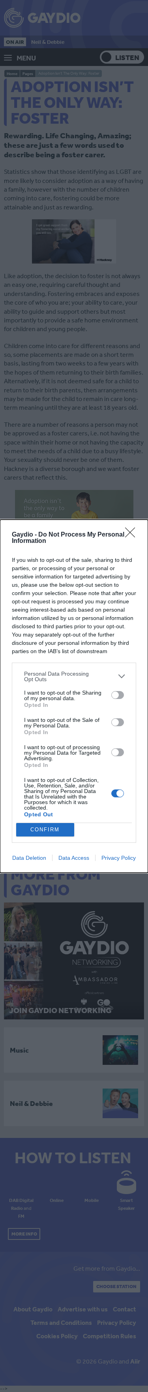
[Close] (132, 534)
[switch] (117, 695)
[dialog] (74, 696)
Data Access (73, 858)
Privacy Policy (118, 858)
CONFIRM (45, 830)
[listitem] (74, 676)
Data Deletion (29, 858)
